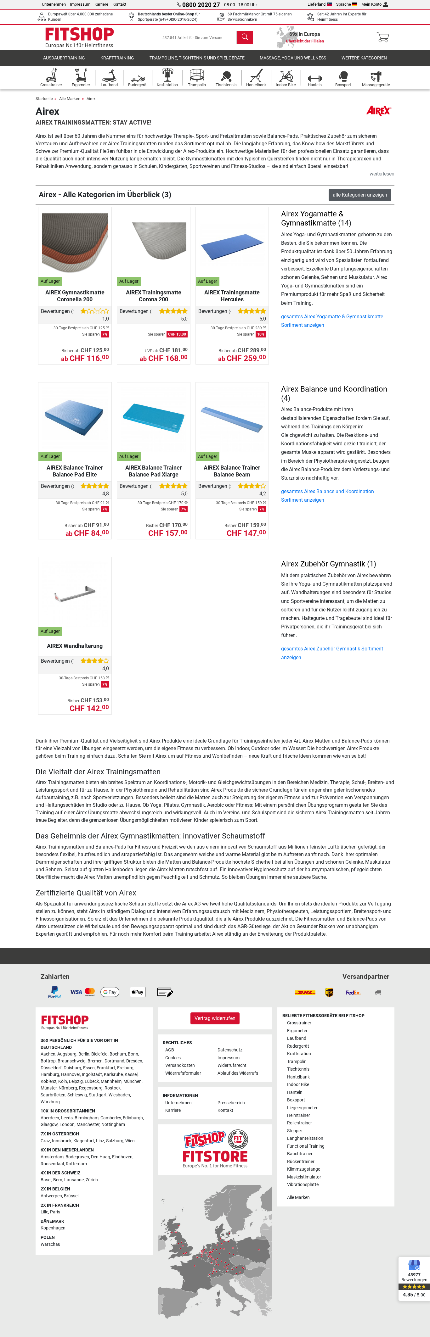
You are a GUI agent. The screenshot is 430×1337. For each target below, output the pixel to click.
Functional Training (306, 1146)
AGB (169, 1050)
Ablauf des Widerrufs (238, 1073)
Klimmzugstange (303, 1169)
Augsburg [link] (66, 1054)
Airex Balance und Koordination (334, 389)
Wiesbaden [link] (119, 1095)
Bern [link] (57, 1180)
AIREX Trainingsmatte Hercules (232, 296)
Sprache (343, 4)
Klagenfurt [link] (83, 1141)
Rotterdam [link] (76, 1164)
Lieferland (316, 4)
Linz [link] (100, 1141)
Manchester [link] (87, 1124)
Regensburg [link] (91, 1088)
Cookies (173, 1058)
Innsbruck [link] (61, 1141)
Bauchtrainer (300, 1153)
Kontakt (119, 4)
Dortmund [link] (114, 1061)
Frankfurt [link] (106, 1068)
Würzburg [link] (50, 1102)
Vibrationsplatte (303, 1184)
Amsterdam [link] (52, 1157)
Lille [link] (44, 1212)
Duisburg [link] (72, 1068)
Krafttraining (117, 58)
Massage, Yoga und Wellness (293, 58)
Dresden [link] (134, 1061)
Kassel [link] (131, 1074)
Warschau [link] (50, 1244)
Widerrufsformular (183, 1073)
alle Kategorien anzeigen (360, 195)
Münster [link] (49, 1088)
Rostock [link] (113, 1088)
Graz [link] (45, 1141)
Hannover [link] (70, 1074)
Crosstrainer (299, 1023)
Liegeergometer (302, 1108)
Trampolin (297, 1061)
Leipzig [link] (76, 1081)
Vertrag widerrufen (215, 1018)
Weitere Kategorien (364, 58)
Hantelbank (298, 1077)
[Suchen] (245, 37)
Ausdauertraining (64, 58)
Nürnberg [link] (68, 1088)
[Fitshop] (80, 37)
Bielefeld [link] (99, 1054)
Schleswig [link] (77, 1095)
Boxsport (296, 1100)
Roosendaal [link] (52, 1164)
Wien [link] (130, 1141)
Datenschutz (230, 1050)
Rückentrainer (300, 1161)
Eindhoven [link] (122, 1157)
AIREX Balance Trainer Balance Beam (232, 471)
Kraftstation (299, 1053)
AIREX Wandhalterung (75, 646)
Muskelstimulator (304, 1177)
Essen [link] (89, 1068)
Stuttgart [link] (98, 1095)
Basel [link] (46, 1180)
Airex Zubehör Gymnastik (323, 564)
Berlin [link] (83, 1054)
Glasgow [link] (49, 1124)
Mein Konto (371, 4)
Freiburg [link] (125, 1068)
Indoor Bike (298, 1084)
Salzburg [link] (114, 1141)
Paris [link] (55, 1212)
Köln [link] (62, 1081)
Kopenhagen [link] (53, 1228)
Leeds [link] (67, 1118)
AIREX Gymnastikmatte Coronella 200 (75, 296)
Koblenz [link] (48, 1081)
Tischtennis (298, 1069)
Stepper (294, 1131)
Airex (91, 98)
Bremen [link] (95, 1061)
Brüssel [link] (71, 1196)
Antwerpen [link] (51, 1196)
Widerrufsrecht (232, 1065)
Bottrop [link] (48, 1061)
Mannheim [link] (111, 1081)
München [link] (132, 1081)
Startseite (44, 98)
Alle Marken (69, 98)
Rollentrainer (299, 1123)
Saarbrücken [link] (53, 1095)
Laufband (296, 1038)
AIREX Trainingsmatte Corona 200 (153, 296)
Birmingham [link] (87, 1118)
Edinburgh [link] (133, 1118)
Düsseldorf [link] (51, 1068)
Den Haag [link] (100, 1157)
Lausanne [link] (74, 1180)
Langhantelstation (305, 1138)
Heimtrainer (298, 1115)
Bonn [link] (133, 1054)
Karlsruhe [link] (113, 1074)
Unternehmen (54, 4)
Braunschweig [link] (72, 1061)
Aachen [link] (48, 1054)
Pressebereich (231, 1103)
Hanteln (295, 1092)
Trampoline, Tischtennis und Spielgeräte (197, 58)
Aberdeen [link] (50, 1118)
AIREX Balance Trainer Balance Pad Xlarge (153, 471)
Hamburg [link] (50, 1074)
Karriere (101, 4)
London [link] (67, 1124)
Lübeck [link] (92, 1081)
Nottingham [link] (113, 1124)
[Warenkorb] (384, 37)
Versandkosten (180, 1065)
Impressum (80, 4)
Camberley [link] (110, 1118)
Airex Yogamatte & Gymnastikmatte (312, 218)
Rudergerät (298, 1046)
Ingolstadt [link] (92, 1074)
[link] (54, 992)
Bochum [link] (118, 1054)
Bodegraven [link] (77, 1157)
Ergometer (297, 1030)
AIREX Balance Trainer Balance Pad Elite (75, 471)
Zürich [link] (92, 1180)
